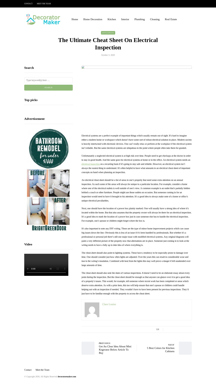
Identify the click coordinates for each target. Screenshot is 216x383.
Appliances (108, 33)
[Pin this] (182, 329)
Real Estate (171, 19)
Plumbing (139, 19)
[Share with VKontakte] (186, 329)
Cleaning (155, 19)
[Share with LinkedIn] (179, 329)
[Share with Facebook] (168, 329)
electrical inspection (91, 164)
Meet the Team (44, 4)
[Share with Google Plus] (175, 329)
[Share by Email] (190, 329)
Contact (28, 4)
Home (75, 19)
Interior (125, 19)
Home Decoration (92, 19)
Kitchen (112, 19)
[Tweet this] (171, 329)
